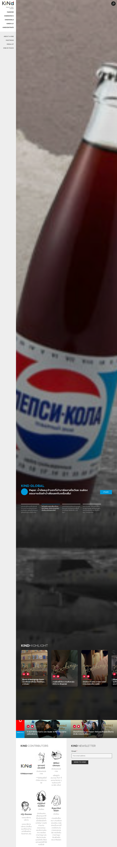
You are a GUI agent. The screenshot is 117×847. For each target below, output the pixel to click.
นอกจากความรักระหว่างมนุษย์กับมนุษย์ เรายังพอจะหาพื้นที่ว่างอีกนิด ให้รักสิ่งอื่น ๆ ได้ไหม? (71, 509)
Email (74, 751)
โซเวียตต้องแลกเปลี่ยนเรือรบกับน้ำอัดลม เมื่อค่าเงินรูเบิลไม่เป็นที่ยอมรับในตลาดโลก (50, 508)
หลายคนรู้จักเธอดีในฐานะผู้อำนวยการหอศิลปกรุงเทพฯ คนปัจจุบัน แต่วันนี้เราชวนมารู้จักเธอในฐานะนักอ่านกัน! (29, 509)
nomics (20, 732)
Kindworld (9, 20)
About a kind (9, 36)
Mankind (10, 12)
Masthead (10, 40)
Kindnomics (9, 16)
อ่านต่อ (106, 492)
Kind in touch (8, 48)
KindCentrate (8, 27)
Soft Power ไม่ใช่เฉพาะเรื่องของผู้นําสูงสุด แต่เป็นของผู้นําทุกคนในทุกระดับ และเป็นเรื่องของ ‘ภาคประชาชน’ (91, 509)
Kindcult (10, 23)
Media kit (10, 44)
